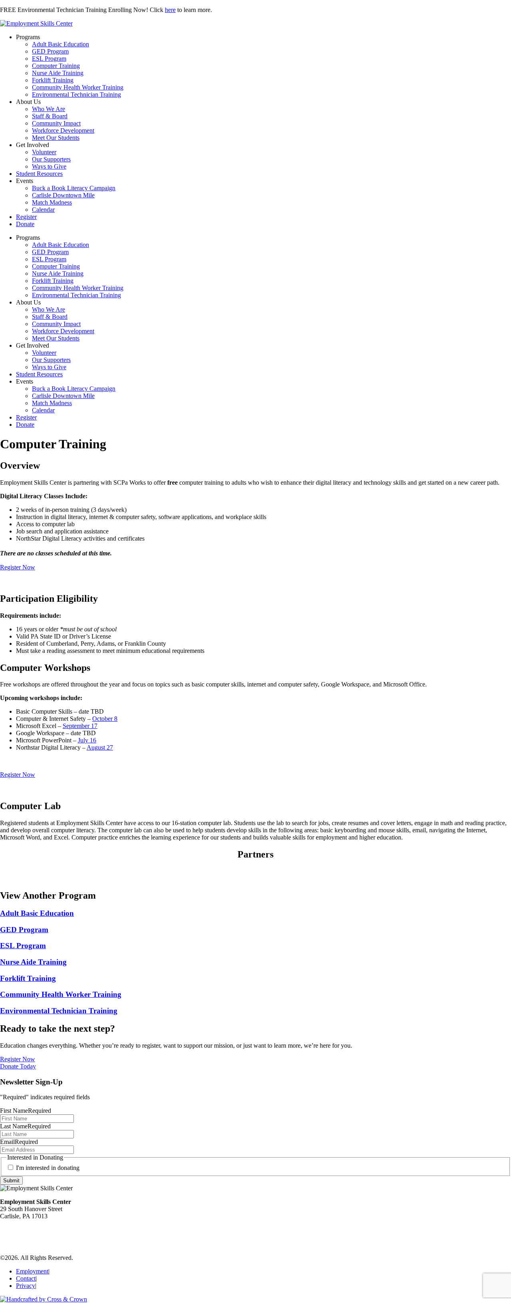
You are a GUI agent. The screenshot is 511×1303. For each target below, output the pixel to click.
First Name (25, 1110)
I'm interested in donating (47, 1167)
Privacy (25, 1285)
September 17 (80, 725)
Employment (32, 1271)
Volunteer (44, 152)
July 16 (87, 740)
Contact (26, 1278)
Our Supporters (51, 159)
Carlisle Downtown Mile (63, 195)
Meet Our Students (55, 137)
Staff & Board (49, 116)
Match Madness (52, 202)
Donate (25, 224)
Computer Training (56, 65)
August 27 (100, 747)
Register (26, 216)
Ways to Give (49, 166)
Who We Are (48, 108)
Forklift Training (52, 80)
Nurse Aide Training (57, 73)
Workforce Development (63, 130)
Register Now (17, 567)
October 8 (104, 718)
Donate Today (18, 1066)
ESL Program (49, 58)
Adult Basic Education (60, 44)
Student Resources (39, 173)
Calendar (43, 209)
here (170, 9)
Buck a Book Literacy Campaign (73, 188)
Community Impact (56, 123)
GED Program (50, 51)
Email (19, 1141)
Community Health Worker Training (77, 87)
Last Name (25, 1126)
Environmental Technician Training (76, 94)
